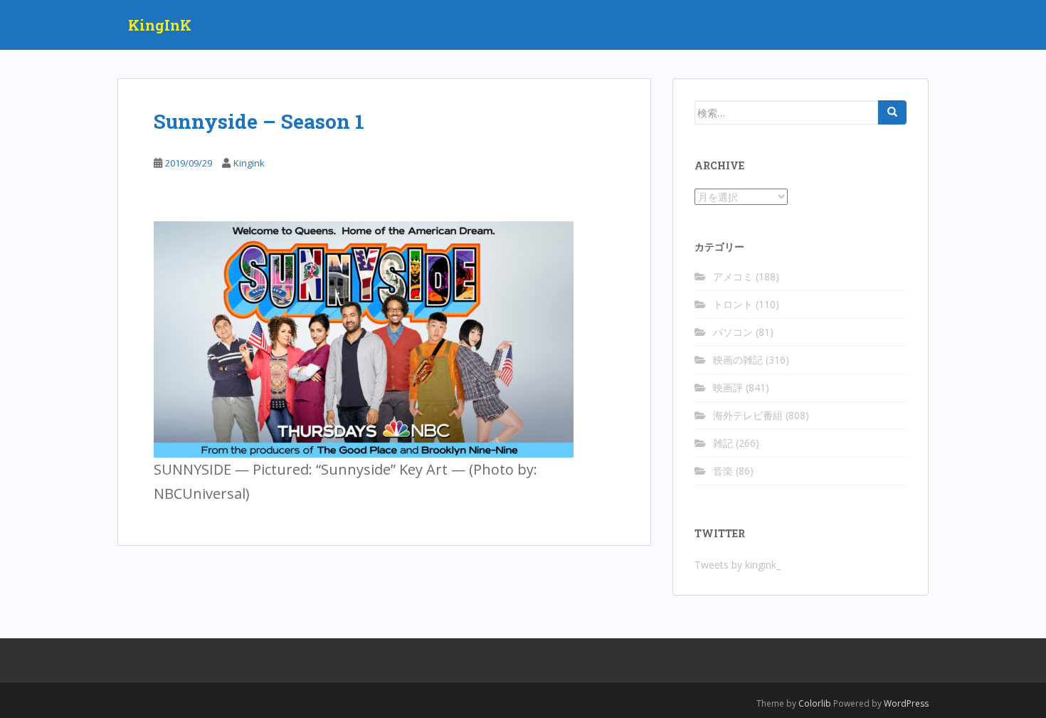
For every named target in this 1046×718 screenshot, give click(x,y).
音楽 (723, 470)
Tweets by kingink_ (737, 564)
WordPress (906, 703)
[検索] (892, 112)
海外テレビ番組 (748, 415)
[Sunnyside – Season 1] (364, 337)
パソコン (733, 332)
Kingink (249, 163)
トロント (733, 304)
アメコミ (733, 276)
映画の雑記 (738, 359)
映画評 (728, 387)
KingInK (159, 25)
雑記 (723, 443)
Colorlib (814, 703)
